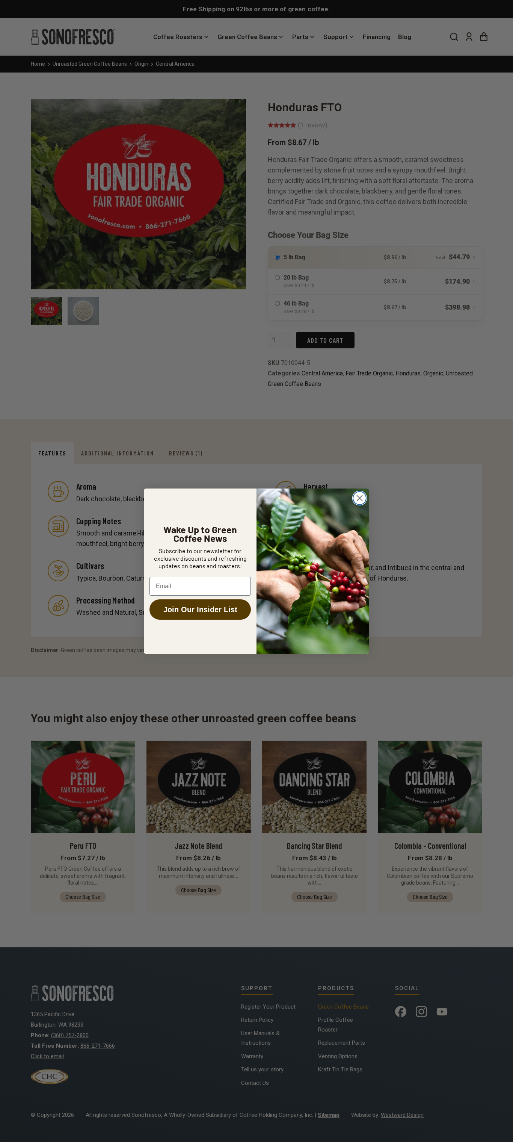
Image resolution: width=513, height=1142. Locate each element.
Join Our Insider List (200, 609)
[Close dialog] (359, 498)
